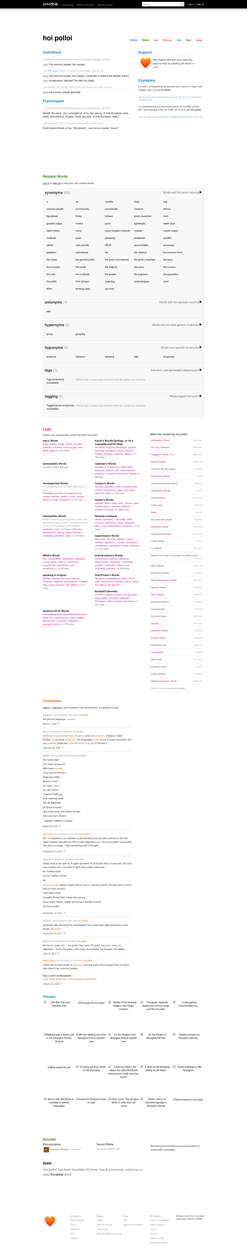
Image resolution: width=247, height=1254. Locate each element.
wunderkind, (116, 545)
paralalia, (132, 447)
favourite (60, 735)
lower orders (53, 230)
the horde (81, 267)
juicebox (47, 715)
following (109, 356)
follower (109, 216)
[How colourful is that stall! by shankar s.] (188, 1099)
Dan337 (47, 920)
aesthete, (100, 542)
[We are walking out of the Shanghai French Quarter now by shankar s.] (91, 1037)
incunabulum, (132, 542)
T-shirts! (74, 1238)
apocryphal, (48, 624)
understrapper (141, 281)
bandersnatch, (108, 581)
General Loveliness (106, 516)
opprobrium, (111, 542)
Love (199, 40)
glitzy (57, 624)
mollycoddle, (120, 519)
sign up (57, 183)
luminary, (127, 594)
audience (51, 356)
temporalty (169, 356)
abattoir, (54, 443)
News (100, 1216)
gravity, (69, 532)
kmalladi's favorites (106, 591)
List (156, 40)
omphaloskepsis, (113, 578)
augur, (136, 503)
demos (167, 208)
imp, (80, 493)
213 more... (65, 450)
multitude (51, 238)
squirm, (84, 614)
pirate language (86, 743)
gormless (134, 545)
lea (44, 731)
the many (139, 267)
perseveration (49, 568)
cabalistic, (48, 447)
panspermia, (101, 466)
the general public (85, 259)
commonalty (111, 208)
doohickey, (100, 450)
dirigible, (80, 617)
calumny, (62, 561)
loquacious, (123, 473)
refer (96, 739)
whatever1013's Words (56, 611)
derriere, (121, 565)
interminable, (127, 466)
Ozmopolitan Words (54, 516)
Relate (145, 40)
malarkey (111, 568)
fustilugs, (108, 453)
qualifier (167, 238)
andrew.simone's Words (109, 555)
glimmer (116, 584)
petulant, (59, 493)
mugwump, (119, 453)
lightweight (139, 223)
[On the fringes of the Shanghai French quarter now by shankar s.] (123, 1037)
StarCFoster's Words (107, 575)
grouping (80, 334)
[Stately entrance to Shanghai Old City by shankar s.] (188, 1035)
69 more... (100, 476)
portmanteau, (49, 620)
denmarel (48, 834)
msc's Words (50, 440)
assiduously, (68, 558)
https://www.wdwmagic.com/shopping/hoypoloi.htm (70, 979)
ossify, (135, 486)
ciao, (68, 584)
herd (165, 216)
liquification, (49, 529)
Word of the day (85, 4)
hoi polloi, (48, 467)
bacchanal (129, 601)
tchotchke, (48, 581)
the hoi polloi (53, 267)
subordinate (82, 252)
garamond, (130, 522)
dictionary (70, 739)
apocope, (78, 443)
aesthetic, (114, 558)
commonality (82, 208)
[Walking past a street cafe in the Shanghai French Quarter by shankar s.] (59, 1037)
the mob (50, 274)
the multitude (82, 274)
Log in (46, 183)
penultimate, (63, 565)
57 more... (79, 499)
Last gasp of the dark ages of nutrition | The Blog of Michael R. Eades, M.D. (168, 117)
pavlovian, (100, 473)
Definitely (48, 735)
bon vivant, (66, 578)
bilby (45, 859)
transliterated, (102, 558)
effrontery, (77, 529)
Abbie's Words (51, 555)
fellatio (74, 584)
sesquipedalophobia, (53, 614)
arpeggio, (83, 581)
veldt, (80, 447)
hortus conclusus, (57, 584)
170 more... (104, 548)
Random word (104, 4)
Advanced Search (158, 1242)
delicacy (129, 453)
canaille (109, 201)
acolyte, (70, 443)
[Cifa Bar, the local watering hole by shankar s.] (59, 1003)
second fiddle (141, 245)
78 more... (81, 535)
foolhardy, (127, 486)
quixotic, (126, 545)
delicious (64, 467)
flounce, (69, 529)
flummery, (111, 538)
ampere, (81, 496)
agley (52, 450)
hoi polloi (83, 715)
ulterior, (110, 601)
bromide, (55, 496)
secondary (168, 245)
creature (138, 208)
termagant (65, 499)
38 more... (121, 493)
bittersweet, (49, 493)
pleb (55, 785)
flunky (79, 216)
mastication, (111, 565)
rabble (49, 245)
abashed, (99, 503)
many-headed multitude (117, 230)
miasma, (130, 538)
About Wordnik (77, 1220)
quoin (109, 493)
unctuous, (100, 522)
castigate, (110, 594)
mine (70, 735)
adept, (114, 503)
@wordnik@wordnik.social (109, 1233)
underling (110, 281)
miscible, (121, 542)
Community (67, 4)
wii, (130, 578)
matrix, (118, 486)
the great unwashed (144, 259)
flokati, (46, 450)
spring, (46, 499)
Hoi (76, 735)
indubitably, (108, 519)
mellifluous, (124, 558)
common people (55, 208)
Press (73, 1224)
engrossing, (79, 558)
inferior (79, 223)
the (106, 252)
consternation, (55, 558)
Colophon (74, 1229)
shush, (73, 617)
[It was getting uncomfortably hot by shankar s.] (188, 1003)
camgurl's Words (105, 483)
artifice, (118, 594)
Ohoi (72, 743)
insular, (121, 522)
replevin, (64, 496)
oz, (63, 529)
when (49, 288)
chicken (100, 735)
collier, (46, 443)
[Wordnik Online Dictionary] (50, 4)
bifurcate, (100, 486)
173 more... (69, 624)
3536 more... (124, 509)
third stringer (82, 281)
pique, (134, 594)
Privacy (153, 1233)
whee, (125, 578)
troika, (123, 470)
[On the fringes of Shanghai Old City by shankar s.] (156, 1035)
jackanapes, (122, 447)
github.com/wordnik (133, 1224)
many (78, 230)
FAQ (72, 1233)
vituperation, (116, 561)
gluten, (132, 489)
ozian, (58, 529)
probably (52, 743)
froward (133, 473)
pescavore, (100, 470)
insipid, (120, 489)
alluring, (129, 503)
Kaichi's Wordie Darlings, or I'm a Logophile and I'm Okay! (114, 442)
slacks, (56, 467)
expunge (109, 509)
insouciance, (62, 620)
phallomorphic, (102, 561)
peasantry (110, 238)
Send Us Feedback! (159, 1220)
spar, (126, 489)
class (136, 201)
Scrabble (56, 1174)
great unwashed (142, 216)
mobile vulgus (170, 230)
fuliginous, (111, 447)
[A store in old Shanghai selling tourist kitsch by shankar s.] (156, 1068)
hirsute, (99, 519)
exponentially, (102, 597)
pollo (92, 735)
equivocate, (101, 538)
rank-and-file (82, 245)
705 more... (100, 457)
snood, (66, 447)
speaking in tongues (55, 575)
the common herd (172, 252)
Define (133, 40)
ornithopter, (100, 568)
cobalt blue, (49, 617)
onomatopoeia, (62, 617)
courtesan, (116, 506)
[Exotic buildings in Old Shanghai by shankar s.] (188, 1068)
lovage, (62, 443)
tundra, (73, 496)
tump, (105, 525)
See (179, 40)
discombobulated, (71, 614)
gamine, (76, 578)
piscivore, (110, 470)
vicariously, (48, 535)
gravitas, (47, 578)
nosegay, (99, 453)
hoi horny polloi (51, 885)
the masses (169, 267)
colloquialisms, (115, 525)
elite (48, 311)
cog (165, 201)
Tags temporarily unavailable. (55, 380)
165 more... (125, 568)
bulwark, (99, 506)
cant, (128, 565)
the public (51, 281)
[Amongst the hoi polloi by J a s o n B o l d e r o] (91, 1002)
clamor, (107, 506)
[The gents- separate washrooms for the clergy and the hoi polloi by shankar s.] (156, 1005)
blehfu (46, 755)
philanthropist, (50, 532)
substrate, (110, 486)
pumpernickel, (50, 565)
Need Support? (157, 1224)
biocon (46, 941)
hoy (83, 735)
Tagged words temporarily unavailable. (60, 406)
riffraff (108, 245)
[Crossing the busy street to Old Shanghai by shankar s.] (91, 1068)
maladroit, (58, 581)
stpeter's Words (104, 499)
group (49, 334)
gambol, (119, 581)
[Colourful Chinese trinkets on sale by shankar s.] (91, 1100)
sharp (68, 535)
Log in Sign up (196, 4)
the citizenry (140, 252)
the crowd (51, 259)
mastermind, (73, 561)
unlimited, (77, 532)
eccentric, (100, 565)
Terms (153, 1229)
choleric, (47, 496)
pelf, (117, 470)
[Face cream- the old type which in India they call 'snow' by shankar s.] (123, 1102)
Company (75, 1216)
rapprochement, (71, 581)
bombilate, (100, 447)
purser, (54, 561)
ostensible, (125, 597)
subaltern (51, 252)
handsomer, (60, 535)
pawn (78, 238)
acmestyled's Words (54, 463)
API (125, 1220)
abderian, (131, 470)
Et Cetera (155, 1216)
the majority (111, 267)
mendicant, (114, 597)
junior (108, 223)
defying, (61, 532)
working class (83, 288)
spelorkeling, (111, 522)
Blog (99, 1220)
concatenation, (102, 545)
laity (136, 356)
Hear (188, 40)
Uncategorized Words (55, 483)
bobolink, (129, 450)
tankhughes (49, 960)
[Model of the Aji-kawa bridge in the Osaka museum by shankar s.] (123, 1005)
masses (138, 230)
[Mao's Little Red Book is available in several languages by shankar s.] (59, 1102)
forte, (46, 584)
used (166, 281)
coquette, (56, 578)
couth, (72, 565)
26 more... (65, 568)
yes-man (109, 288)
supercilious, (110, 489)
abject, (107, 503)
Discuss (167, 40)
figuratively (52, 216)
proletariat (139, 238)
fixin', (45, 558)
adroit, (121, 503)
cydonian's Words (105, 463)
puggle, (74, 447)
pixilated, (121, 538)
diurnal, (121, 450)
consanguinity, (71, 493)
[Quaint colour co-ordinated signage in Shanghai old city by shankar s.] (156, 1102)
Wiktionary (53, 70)
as (77, 201)
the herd (167, 259)
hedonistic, (100, 493)
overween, (58, 447)
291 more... (100, 604)
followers (80, 356)
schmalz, (99, 489)
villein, (130, 519)
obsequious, (112, 450)
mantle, (47, 561)
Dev (125, 1216)
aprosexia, (100, 578)
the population (170, 274)
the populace (141, 274)
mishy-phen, (111, 473)
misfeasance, (114, 466)
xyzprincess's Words (107, 535)
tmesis (57, 928)
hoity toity (78, 964)
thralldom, (100, 509)
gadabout (127, 525)
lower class (169, 223)
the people (110, 274)
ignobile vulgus (54, 223)
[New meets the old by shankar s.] (59, 1067)
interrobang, (127, 561)
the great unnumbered (117, 259)
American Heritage (59, 1149)
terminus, (119, 601)
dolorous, (126, 506)
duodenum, (74, 620)
